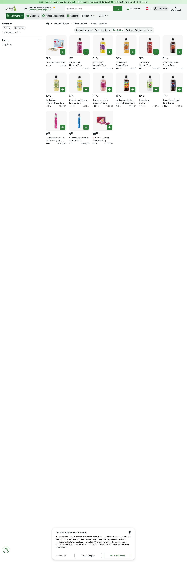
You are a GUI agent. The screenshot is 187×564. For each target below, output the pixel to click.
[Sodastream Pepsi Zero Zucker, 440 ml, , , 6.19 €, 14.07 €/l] (173, 83)
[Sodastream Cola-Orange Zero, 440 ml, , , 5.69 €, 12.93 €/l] (173, 45)
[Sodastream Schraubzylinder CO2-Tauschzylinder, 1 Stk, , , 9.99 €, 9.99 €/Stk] (79, 121)
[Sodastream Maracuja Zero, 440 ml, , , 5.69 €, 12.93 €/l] (103, 45)
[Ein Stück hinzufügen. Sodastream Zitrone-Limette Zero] (86, 89)
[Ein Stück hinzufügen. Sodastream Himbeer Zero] (86, 52)
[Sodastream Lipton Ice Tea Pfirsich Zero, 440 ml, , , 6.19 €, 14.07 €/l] (126, 83)
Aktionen (34, 16)
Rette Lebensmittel (55, 16)
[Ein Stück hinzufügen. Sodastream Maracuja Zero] (109, 52)
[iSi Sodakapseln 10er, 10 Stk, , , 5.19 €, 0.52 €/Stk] (56, 45)
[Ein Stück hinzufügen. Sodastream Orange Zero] (132, 52)
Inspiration (87, 16)
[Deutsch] (148, 8)
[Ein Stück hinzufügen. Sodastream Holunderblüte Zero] (62, 89)
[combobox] (89, 8)
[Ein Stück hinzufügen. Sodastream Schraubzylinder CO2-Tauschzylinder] (86, 127)
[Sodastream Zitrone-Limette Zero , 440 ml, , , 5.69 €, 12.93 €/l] (79, 83)
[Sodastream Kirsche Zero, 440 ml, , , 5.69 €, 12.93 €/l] (149, 45)
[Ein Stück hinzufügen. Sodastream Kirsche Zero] (156, 52)
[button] (161, 8)
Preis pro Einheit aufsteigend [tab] (139, 30)
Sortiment (15, 16)
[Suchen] (117, 8)
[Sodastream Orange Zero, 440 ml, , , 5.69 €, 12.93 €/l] (126, 45)
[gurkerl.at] (47, 23)
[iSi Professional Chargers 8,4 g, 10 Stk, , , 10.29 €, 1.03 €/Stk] (103, 121)
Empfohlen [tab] (118, 30)
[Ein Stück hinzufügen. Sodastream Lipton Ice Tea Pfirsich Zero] (132, 89)
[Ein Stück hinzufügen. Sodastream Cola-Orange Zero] (179, 52)
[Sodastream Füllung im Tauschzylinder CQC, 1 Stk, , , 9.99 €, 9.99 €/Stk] (56, 121)
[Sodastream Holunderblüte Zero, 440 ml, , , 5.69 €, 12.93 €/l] (56, 83)
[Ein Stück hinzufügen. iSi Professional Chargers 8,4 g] (109, 127)
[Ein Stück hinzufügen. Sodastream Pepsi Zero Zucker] (179, 89)
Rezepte (74, 16)
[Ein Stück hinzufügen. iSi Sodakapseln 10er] (62, 52)
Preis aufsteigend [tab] (84, 30)
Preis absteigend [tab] (102, 30)
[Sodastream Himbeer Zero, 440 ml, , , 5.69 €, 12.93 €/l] (79, 45)
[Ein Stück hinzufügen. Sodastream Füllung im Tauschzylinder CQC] (62, 127)
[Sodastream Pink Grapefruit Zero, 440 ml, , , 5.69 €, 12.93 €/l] (103, 83)
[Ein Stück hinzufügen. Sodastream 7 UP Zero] (156, 89)
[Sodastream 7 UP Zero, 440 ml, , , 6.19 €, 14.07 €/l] (149, 83)
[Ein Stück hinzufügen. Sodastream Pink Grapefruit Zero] (109, 89)
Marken (102, 16)
